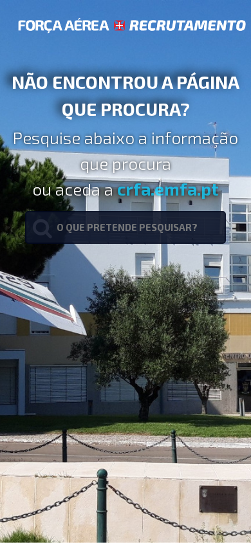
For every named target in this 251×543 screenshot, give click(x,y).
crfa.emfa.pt (168, 188)
